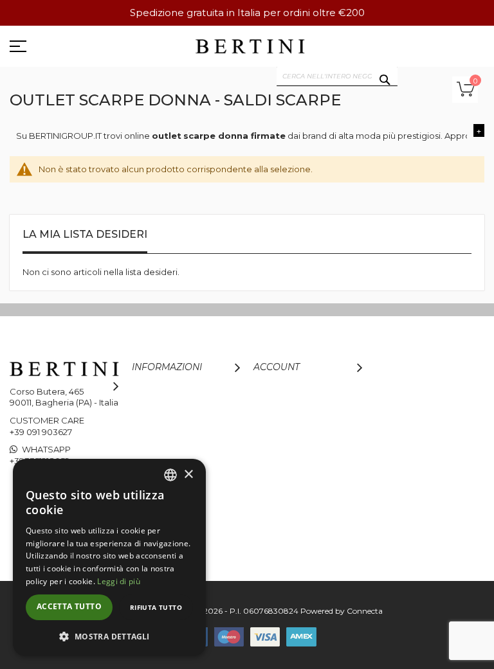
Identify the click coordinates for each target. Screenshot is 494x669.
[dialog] (109, 557)
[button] (109, 636)
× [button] (188, 474)
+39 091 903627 (41, 432)
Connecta (365, 611)
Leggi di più (118, 581)
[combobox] (337, 76)
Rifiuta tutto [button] (156, 607)
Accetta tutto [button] (69, 606)
